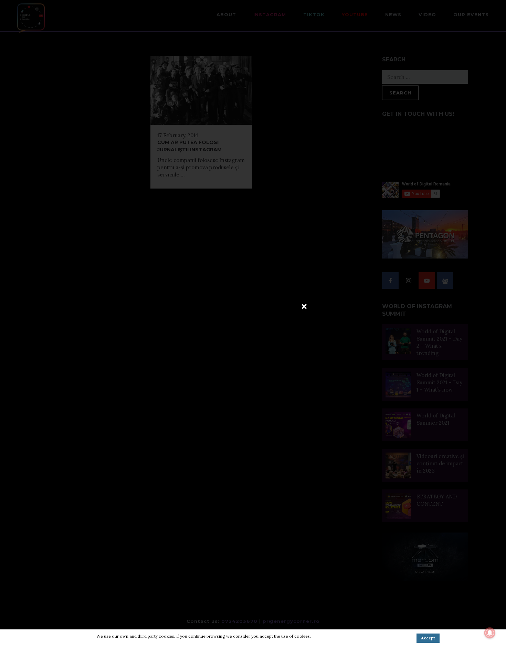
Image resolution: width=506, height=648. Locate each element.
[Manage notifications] (489, 632)
